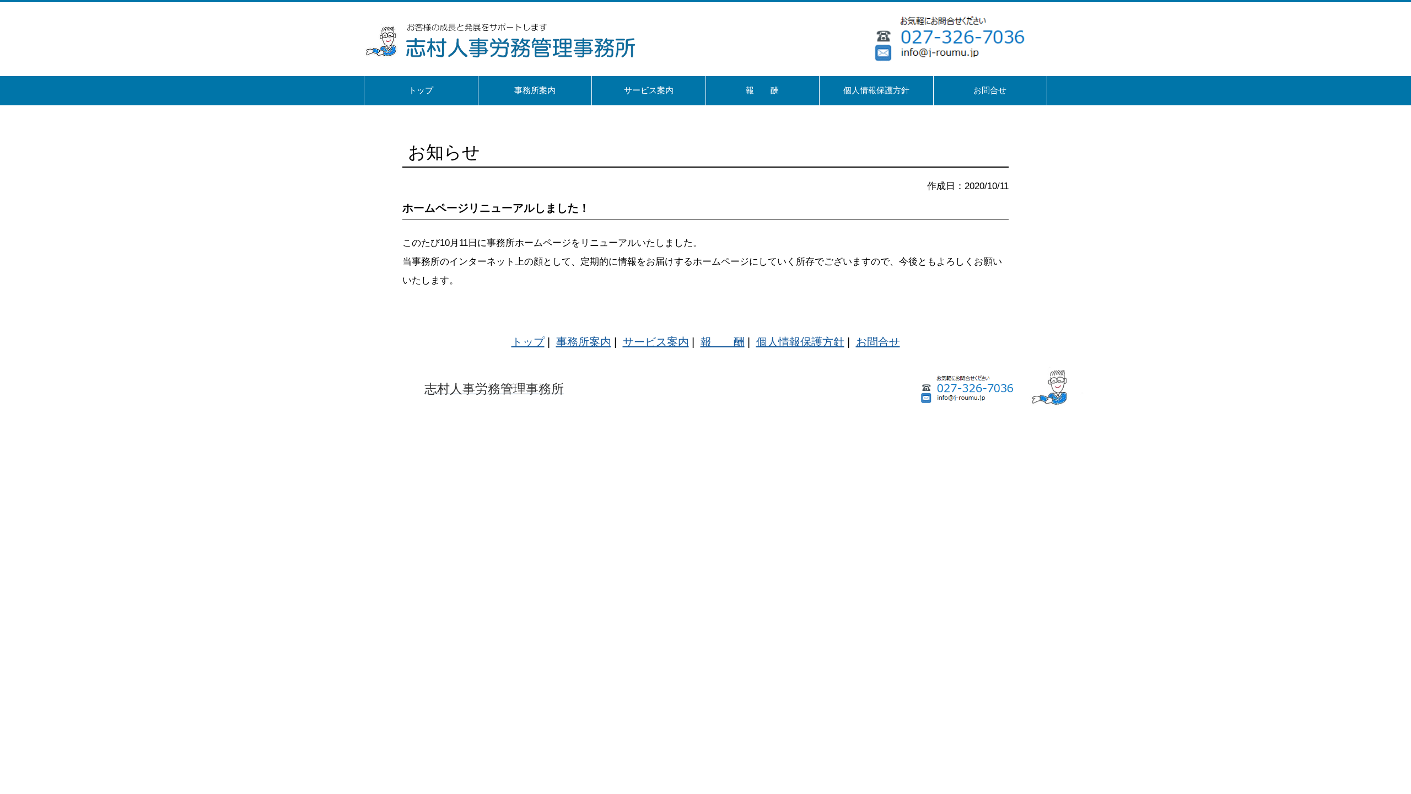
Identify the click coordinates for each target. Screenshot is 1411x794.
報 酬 (723, 342)
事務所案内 (583, 342)
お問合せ (878, 342)
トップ (528, 342)
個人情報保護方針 (800, 342)
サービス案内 (656, 342)
